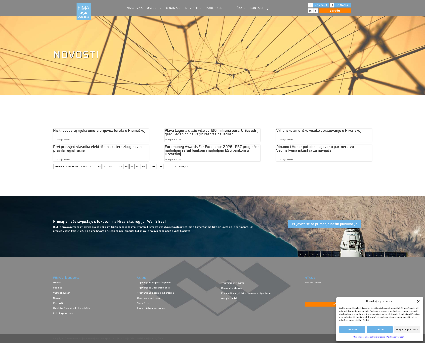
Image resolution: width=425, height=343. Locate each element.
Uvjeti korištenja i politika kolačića (369, 336)
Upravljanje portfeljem (149, 298)
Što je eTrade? (313, 282)
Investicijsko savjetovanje (151, 308)
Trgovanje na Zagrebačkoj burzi (154, 282)
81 (143, 166)
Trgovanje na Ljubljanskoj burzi (153, 287)
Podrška (235, 8)
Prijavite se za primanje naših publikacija (324, 224)
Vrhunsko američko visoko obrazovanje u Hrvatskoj (318, 130)
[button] (418, 301)
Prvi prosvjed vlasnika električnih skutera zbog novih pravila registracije (97, 148)
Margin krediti (229, 298)
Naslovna (135, 8)
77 (120, 166)
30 (110, 166)
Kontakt (257, 8)
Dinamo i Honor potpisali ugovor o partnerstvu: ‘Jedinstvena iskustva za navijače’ (315, 148)
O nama (172, 8)
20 (104, 166)
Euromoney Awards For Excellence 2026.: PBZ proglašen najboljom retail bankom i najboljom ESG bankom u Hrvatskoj (212, 150)
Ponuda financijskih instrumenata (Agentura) (246, 293)
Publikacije (215, 8)
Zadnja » (183, 166)
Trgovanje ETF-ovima (232, 283)
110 (166, 166)
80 (137, 166)
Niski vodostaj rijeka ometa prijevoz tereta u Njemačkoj (99, 130)
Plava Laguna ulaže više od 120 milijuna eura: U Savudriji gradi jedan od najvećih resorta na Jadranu (212, 132)
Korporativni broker (231, 288)
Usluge (153, 8)
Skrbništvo (143, 303)
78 (126, 166)
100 (160, 166)
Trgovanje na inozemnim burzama (155, 293)
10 (99, 166)
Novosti (191, 8)
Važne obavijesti (62, 293)
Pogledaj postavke (407, 330)
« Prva (84, 166)
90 (153, 166)
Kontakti (58, 303)
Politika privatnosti (395, 336)
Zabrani (379, 330)
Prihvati (352, 330)
